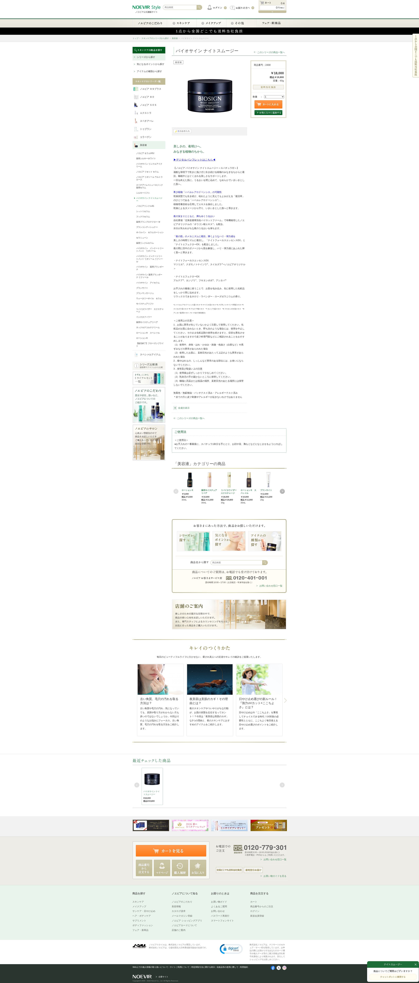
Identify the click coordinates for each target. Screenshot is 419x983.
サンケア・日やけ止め (143, 911)
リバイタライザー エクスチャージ (150, 310)
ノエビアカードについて (184, 925)
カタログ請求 (178, 911)
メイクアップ (139, 906)
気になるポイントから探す (150, 64)
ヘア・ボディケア (141, 915)
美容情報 (176, 906)
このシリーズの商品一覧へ (271, 52)
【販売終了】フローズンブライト (150, 344)
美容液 (175, 38)
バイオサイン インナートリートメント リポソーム (150, 249)
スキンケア (138, 901)
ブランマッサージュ (145, 293)
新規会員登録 (257, 915)
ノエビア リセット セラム (147, 172)
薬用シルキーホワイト (146, 158)
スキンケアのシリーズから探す (155, 38)
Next (282, 491)
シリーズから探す (146, 57)
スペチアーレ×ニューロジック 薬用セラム (149, 186)
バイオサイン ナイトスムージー (149, 199)
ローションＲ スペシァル (148, 333)
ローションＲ (142, 338)
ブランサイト (142, 288)
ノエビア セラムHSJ (145, 153)
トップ (135, 38)
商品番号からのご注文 (261, 906)
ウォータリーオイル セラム (149, 298)
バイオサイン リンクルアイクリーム (149, 165)
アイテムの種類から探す (149, 71)
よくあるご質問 (219, 906)
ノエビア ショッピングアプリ (187, 920)
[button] (231, 948)
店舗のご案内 (178, 930)
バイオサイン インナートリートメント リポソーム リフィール (149, 259)
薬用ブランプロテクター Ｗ (148, 222)
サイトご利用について (180, 967)
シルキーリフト (143, 193)
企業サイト (163, 977)
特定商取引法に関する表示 (203, 967)
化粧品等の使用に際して (227, 967)
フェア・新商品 (140, 930)
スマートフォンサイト (222, 920)
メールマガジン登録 (182, 915)
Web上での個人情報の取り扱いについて (150, 967)
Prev (176, 491)
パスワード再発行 (220, 915)
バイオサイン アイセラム (148, 283)
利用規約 (244, 967)
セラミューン (142, 238)
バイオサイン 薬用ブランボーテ (150, 268)
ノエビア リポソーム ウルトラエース (149, 178)
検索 (265, 562)
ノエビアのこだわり (182, 901)
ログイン (254, 911)
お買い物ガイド (219, 901)
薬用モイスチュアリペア (147, 322)
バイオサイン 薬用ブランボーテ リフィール (149, 276)
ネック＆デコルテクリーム (148, 327)
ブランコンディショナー (147, 227)
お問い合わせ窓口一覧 (270, 586)
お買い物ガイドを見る (275, 876)
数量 (255, 96)
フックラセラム (143, 217)
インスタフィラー (144, 317)
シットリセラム (143, 211)
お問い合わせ (218, 911)
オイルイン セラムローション (150, 232)
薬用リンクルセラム (145, 243)
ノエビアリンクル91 (145, 206)
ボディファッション (142, 925)
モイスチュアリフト (145, 304)
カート (253, 901)
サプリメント (139, 920)
